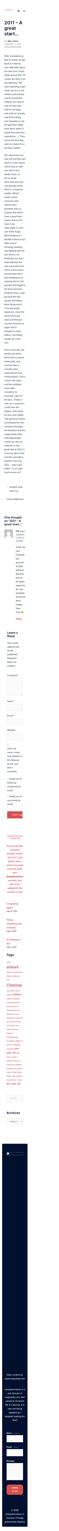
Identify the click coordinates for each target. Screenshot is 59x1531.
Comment (12, 675)
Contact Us (15, 1489)
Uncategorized (12, 47)
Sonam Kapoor (11, 1080)
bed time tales (17, 972)
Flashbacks (10, 1018)
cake (8, 980)
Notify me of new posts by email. (14, 800)
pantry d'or (17, 1061)
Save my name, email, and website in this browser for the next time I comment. (14, 760)
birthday (9, 976)
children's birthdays (13, 999)
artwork (12, 967)
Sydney (21, 1522)
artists (8, 962)
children (16, 994)
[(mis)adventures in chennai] (8, 11)
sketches (19, 1076)
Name (11, 701)
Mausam (9, 1033)
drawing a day (11, 1006)
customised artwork (13, 1002)
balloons (9, 972)
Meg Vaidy (13, 41)
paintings (9, 1061)
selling (14, 1072)
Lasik (17, 1025)
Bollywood (16, 976)
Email (10, 715)
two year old (13, 1083)
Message (10, 1461)
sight (13, 1076)
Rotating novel (11, 1068)
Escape (16, 1014)
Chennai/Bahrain (15, 499)
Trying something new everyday (14, 924)
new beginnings (15, 1045)
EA (18, 1006)
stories (19, 1080)
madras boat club (12, 1029)
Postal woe (10, 1065)
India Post (13, 1022)
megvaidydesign (12, 1037)
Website (11, 730)
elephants (9, 1014)
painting (14, 1057)
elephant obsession (13, 1010)
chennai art (10, 991)
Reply (19, 619)
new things (10, 1049)
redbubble (18, 1065)
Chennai (14, 985)
